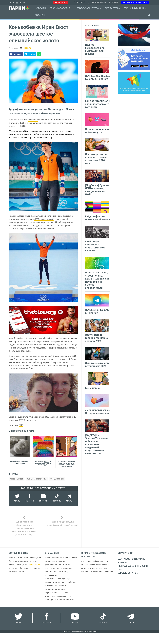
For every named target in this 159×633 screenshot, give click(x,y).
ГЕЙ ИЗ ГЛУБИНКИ (134, 8)
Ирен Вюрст (17, 479)
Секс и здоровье (60, 8)
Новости (40, 8)
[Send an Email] (21, 2)
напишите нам (34, 565)
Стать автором (98, 2)
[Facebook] (11, 2)
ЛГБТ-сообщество (88, 8)
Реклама (113, 2)
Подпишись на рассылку (135, 2)
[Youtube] (17, 2)
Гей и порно (92, 388)
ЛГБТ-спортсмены (37, 479)
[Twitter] (14, 2)
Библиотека (112, 8)
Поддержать (60, 2)
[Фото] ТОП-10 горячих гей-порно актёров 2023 (96, 338)
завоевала (33, 120)
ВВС (21, 425)
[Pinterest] (24, 2)
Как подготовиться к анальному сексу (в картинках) (97, 104)
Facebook (17, 54)
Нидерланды (58, 479)
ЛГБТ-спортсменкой (44, 219)
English (40, 15)
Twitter (32, 54)
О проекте (79, 2)
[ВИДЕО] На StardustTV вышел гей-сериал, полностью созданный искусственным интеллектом (96, 444)
